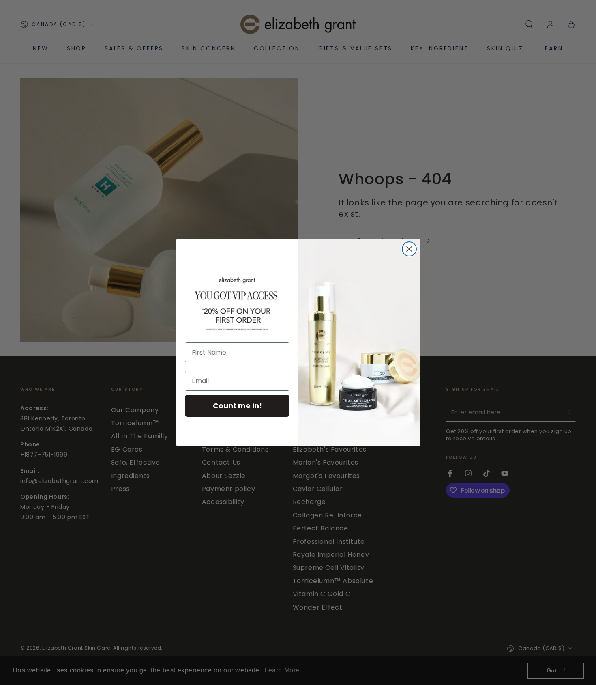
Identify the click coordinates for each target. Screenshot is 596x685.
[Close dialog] (409, 249)
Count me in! (237, 406)
